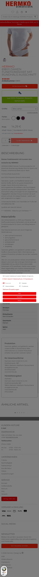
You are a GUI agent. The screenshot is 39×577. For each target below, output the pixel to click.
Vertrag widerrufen (9, 499)
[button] (14, 118)
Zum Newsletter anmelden (19, 546)
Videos (3, 471)
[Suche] (35, 16)
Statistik (24, 283)
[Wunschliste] (12, 12)
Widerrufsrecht (6, 559)
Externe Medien (10, 286)
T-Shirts (4, 460)
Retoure (4, 488)
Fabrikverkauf (6, 465)
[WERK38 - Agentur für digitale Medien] (22, 553)
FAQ (2, 491)
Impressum (5, 562)
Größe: (4, 109)
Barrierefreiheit (6, 568)
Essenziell (8, 283)
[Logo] (19, 4)
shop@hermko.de (8, 432)
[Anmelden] (17, 12)
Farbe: (6, 118)
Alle (19, 293)
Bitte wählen (17, 109)
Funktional (25, 286)
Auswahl (19, 297)
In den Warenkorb (23, 140)
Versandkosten (18, 133)
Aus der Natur (6, 468)
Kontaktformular (12, 437)
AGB (3, 556)
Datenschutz (6, 565)
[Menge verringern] (9, 142)
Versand (4, 494)
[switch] (4, 574)
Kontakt (4, 483)
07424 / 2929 (6, 444)
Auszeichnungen (7, 474)
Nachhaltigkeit (6, 463)
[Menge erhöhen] (9, 139)
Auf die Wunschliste (18, 86)
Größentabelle (32, 112)
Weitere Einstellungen (11, 289)
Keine (19, 300)
